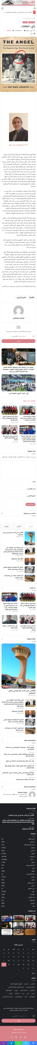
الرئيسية (31, 18)
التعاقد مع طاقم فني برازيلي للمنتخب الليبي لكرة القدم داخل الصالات (27, 418)
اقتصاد (32, 847)
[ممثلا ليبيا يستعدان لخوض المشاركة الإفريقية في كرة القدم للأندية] (10, 410)
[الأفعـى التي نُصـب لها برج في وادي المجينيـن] (30, 538)
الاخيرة (32, 850)
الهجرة (16, 990)
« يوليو (34, 973)
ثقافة (33, 871)
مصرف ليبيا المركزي (8, 996)
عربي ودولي (31, 882)
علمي (32, 885)
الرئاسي (33, 984)
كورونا (32, 903)
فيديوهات (31, 900)
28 (4, 964)
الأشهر (31, 526)
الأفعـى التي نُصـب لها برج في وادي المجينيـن (13, 533)
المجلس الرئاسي (30, 987)
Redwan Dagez (22, 792)
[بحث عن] (35, 8)
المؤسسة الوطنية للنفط (16, 984)
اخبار (31, 859)
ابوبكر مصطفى (29, 30)
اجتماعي (32, 842)
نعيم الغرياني (21, 297)
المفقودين (32, 990)
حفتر (28, 993)
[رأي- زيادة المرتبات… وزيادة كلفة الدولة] (9, 619)
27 (8, 964)
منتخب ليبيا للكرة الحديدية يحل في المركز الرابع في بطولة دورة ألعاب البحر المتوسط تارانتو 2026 (28, 439)
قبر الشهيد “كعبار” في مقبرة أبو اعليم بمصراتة (13, 576)
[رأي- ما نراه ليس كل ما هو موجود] (6, 925)
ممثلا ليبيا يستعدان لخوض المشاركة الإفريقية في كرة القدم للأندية (10, 418)
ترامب (33, 993)
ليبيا (33, 906)
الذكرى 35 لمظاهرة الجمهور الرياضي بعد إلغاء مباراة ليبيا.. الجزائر (13, 568)
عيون (33, 891)
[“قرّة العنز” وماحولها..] (30, 561)
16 (28, 960)
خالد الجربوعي (30, 874)
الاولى (32, 853)
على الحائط (31, 888)
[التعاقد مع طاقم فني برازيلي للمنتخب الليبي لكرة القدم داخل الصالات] (27, 410)
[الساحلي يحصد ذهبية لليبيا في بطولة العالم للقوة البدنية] (10, 429)
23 (28, 964)
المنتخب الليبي (23, 990)
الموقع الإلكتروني (31, 495)
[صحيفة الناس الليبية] (18, 3)
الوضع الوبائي (9, 990)
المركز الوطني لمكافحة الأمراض (16, 987)
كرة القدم (17, 993)
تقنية (33, 868)
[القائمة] (2, 8)
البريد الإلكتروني (30, 488)
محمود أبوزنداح (18, 996)
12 (13, 957)
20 (8, 960)
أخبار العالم (31, 839)
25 (18, 964)
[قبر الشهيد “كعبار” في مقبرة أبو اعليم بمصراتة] (30, 578)
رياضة (32, 877)
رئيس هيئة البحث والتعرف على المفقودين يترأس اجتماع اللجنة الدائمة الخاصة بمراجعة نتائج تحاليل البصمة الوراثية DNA (13, 550)
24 (23, 964)
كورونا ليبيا (32, 996)
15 (33, 960)
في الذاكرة (31, 897)
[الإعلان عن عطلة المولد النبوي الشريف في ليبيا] (6, 932)
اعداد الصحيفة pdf (29, 845)
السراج (26, 984)
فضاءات (32, 894)
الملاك (31, 297)
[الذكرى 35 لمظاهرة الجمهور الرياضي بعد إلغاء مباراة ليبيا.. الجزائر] (30, 569)
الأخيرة (19, 526)
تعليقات (6, 526)
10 (23, 957)
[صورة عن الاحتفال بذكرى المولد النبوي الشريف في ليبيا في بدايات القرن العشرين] (30, 932)
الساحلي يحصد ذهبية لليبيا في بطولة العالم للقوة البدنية (17, 12)
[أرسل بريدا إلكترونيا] (24, 30)
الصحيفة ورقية (30, 865)
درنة (23, 993)
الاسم (33, 481)
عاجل (32, 880)
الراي (25, 22)
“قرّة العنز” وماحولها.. (17, 559)
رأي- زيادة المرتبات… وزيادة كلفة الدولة (10, 627)
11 (18, 957)
